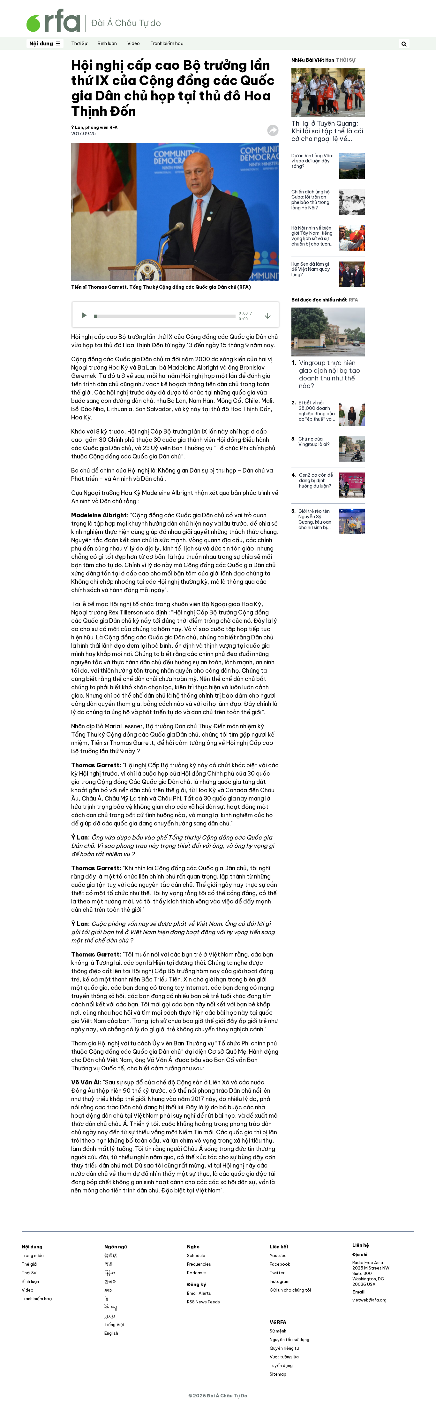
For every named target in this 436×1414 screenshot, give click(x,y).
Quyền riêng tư (284, 1348)
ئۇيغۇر (109, 1315)
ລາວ (108, 1290)
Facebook (280, 1264)
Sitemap (278, 1374)
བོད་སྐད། (110, 1307)
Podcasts (197, 1272)
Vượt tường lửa (284, 1356)
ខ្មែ (106, 1298)
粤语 (108, 1264)
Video (133, 43)
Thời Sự (79, 43)
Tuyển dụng (281, 1365)
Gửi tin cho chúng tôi (290, 1290)
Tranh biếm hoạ (167, 43)
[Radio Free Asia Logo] (93, 19)
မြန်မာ (109, 1272)
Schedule (196, 1255)
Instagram (279, 1281)
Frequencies (199, 1264)
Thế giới (29, 1264)
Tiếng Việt (114, 1324)
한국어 (110, 1281)
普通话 (110, 1255)
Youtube (278, 1255)
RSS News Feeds (203, 1301)
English (111, 1333)
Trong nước (33, 1255)
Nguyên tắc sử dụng (289, 1339)
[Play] (86, 316)
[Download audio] (267, 315)
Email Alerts (199, 1293)
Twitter (277, 1272)
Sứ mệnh (278, 1330)
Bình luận (107, 43)
